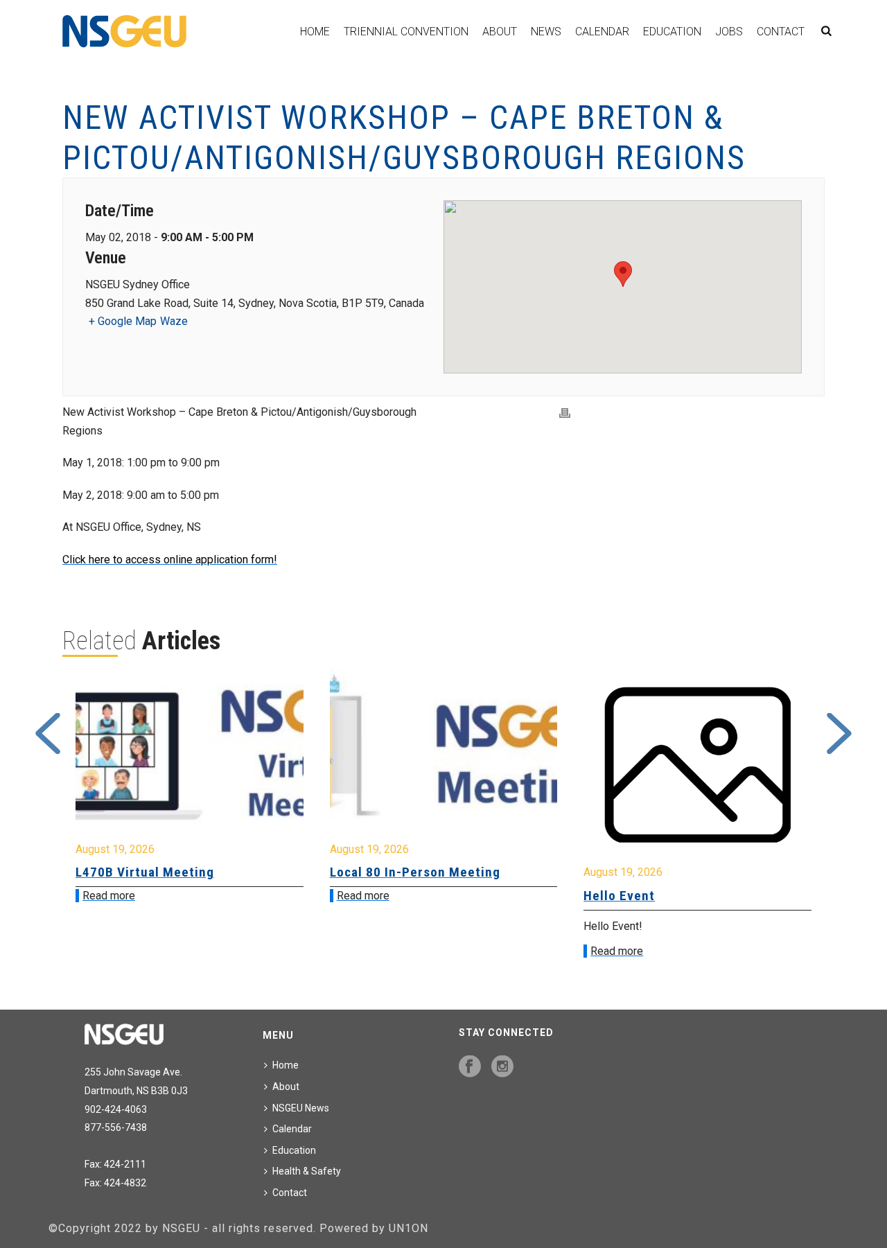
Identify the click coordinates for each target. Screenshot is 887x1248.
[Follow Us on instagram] (502, 1067)
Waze (174, 321)
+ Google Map (123, 321)
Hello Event (619, 896)
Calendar (602, 31)
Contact (781, 31)
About (499, 31)
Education (672, 31)
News (546, 31)
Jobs (729, 31)
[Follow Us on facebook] (470, 1067)
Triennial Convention (406, 31)
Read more (108, 895)
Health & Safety (306, 1171)
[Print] (564, 412)
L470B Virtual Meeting (145, 872)
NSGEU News (300, 1108)
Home (315, 31)
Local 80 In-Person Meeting (415, 872)
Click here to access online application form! (169, 559)
